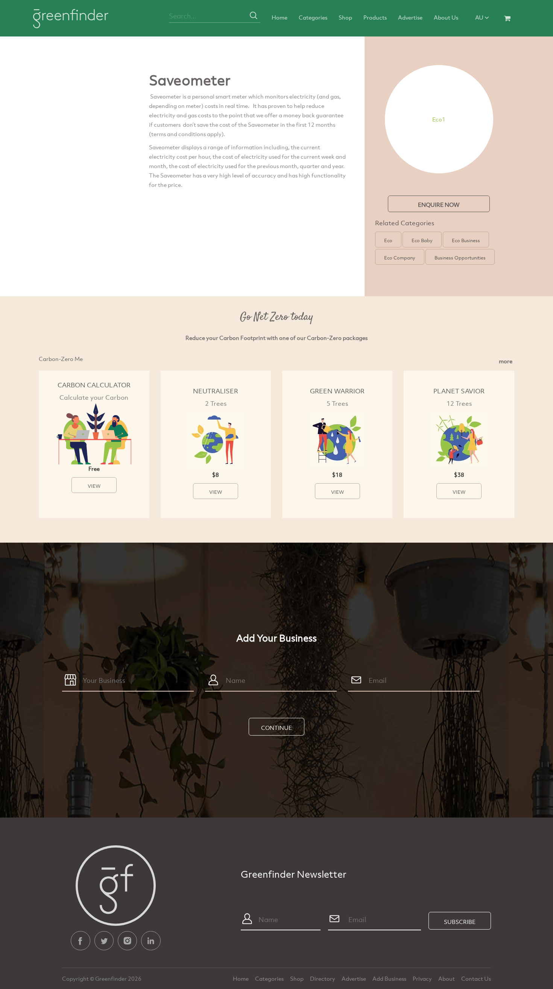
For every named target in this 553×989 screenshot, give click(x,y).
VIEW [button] (94, 485)
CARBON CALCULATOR (94, 385)
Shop (345, 17)
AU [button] (480, 17)
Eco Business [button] (466, 240)
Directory (323, 978)
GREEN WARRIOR (337, 391)
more (505, 361)
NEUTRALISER (215, 391)
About (447, 978)
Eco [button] (388, 240)
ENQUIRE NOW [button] (439, 204)
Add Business (389, 978)
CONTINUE (276, 727)
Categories (313, 17)
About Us (446, 17)
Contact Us (476, 978)
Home (279, 17)
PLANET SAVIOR (459, 391)
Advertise (410, 17)
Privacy (423, 978)
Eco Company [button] (399, 257)
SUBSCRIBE (460, 921)
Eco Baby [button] (422, 240)
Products (375, 17)
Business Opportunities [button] (460, 257)
